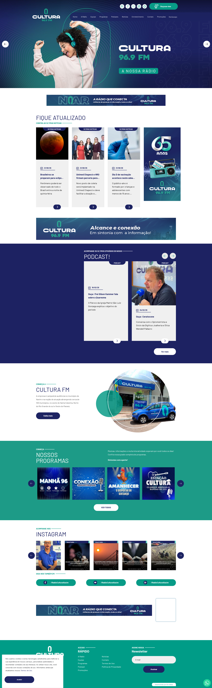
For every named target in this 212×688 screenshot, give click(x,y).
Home (75, 17)
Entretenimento (138, 17)
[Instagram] (139, 6)
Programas (103, 17)
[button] (163, 6)
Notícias (125, 17)
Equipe (93, 17)
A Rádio (84, 17)
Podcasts (114, 17)
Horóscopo (173, 17)
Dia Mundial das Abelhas (100, 316)
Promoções (161, 17)
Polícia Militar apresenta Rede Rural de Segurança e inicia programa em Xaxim (153, 316)
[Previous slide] (31, 484)
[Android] (144, 6)
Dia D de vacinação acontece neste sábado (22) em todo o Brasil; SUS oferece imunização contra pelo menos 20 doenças (123, 176)
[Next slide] (206, 44)
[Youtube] (133, 6)
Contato (150, 17)
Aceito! (19, 680)
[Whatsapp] (122, 6)
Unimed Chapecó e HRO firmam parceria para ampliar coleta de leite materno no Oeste (87, 176)
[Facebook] (128, 6)
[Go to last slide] (5, 44)
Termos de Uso (26, 670)
